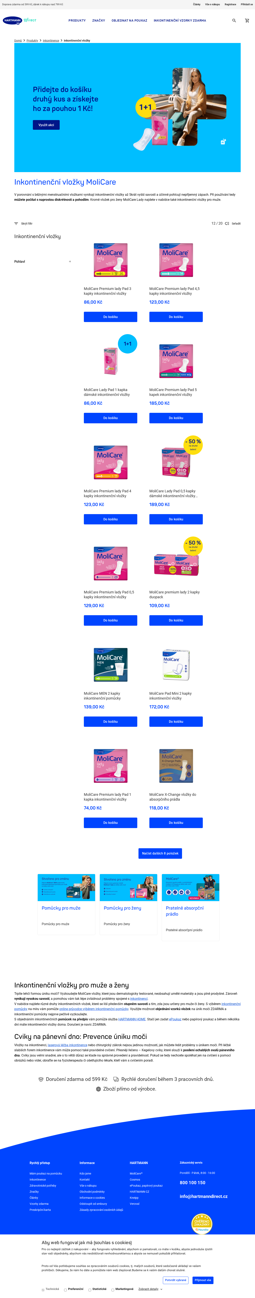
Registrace (230, 4)
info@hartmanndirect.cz (204, 1196)
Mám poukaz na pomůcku (46, 1173)
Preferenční (75, 1289)
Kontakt (85, 1179)
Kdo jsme (85, 1173)
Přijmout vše (203, 1280)
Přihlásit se (247, 4)
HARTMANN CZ (139, 1191)
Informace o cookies (92, 1197)
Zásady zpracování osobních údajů (101, 1209)
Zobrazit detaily (148, 1289)
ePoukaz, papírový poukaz (146, 1185)
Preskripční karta (40, 1209)
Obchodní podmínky (92, 1191)
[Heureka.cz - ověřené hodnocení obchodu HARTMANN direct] (201, 1223)
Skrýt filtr (26, 223)
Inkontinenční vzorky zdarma (180, 20)
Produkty (77, 20)
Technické (52, 1289)
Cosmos (135, 1179)
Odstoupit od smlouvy (93, 1203)
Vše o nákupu (212, 4)
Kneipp (134, 1197)
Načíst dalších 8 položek (160, 853)
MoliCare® (136, 1173)
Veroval (134, 1203)
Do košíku (110, 317)
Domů (18, 40)
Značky (98, 20)
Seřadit (236, 223)
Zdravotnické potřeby (43, 1185)
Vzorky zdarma (39, 1203)
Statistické (99, 1289)
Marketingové (124, 1289)
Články (196, 4)
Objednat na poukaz (129, 20)
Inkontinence (51, 40)
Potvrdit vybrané (175, 1280)
